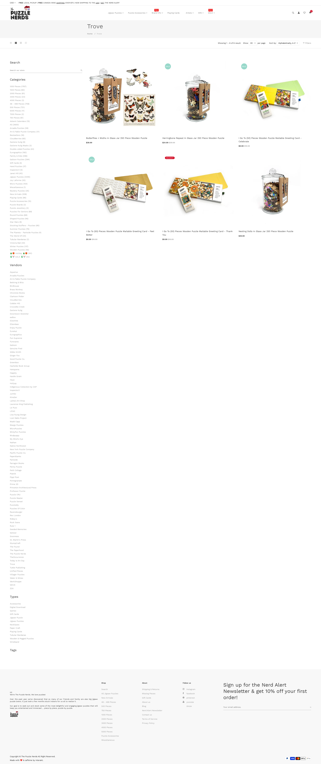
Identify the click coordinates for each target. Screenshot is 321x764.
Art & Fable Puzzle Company (24, 132)
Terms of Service (149, 719)
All (14, 125)
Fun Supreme (16, 338)
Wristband (14, 642)
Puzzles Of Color (17, 508)
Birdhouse (14, 286)
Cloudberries (18, 138)
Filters (308, 43)
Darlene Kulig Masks (21, 145)
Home (90, 34)
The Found (14, 547)
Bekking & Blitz (17, 282)
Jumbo (13, 394)
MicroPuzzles (16, 428)
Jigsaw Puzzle (16, 618)
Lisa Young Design (18, 415)
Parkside (14, 460)
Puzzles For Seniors (21, 211)
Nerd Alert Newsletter (152, 710)
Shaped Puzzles (19, 218)
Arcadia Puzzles (19, 128)
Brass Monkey (16, 289)
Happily (13, 373)
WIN (200, 13)
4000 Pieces (17, 100)
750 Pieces (16, 118)
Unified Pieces (16, 571)
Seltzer (13, 533)
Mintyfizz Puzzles (18, 432)
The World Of (18, 236)
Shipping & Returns (150, 689)
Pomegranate (16, 481)
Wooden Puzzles (19, 250)
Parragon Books (17, 463)
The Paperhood (17, 550)
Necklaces (14, 625)
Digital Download (17, 607)
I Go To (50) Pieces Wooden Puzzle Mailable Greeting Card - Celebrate (270, 140)
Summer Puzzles (19, 229)
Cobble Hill (15, 303)
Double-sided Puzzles (22, 149)
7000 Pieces (17, 114)
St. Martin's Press (18, 540)
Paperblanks (15, 456)
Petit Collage (16, 470)
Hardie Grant (15, 376)
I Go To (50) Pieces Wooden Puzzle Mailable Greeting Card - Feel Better (120, 233)
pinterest (190, 698)
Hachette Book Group (19, 366)
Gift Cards (16, 163)
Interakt (39, 760)
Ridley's (13, 519)
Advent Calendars (20, 121)
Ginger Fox (15, 355)
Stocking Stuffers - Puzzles (24, 225)
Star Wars (16, 222)
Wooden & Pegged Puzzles (22, 638)
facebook (190, 693)
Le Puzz (13, 408)
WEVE (12, 585)
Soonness (14, 536)
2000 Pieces (17, 93)
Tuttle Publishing (17, 568)
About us (146, 702)
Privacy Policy (148, 723)
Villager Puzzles (17, 574)
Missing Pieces (148, 693)
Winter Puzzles (19, 246)
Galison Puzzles (20, 159)
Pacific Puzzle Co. (18, 453)
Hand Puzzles (18, 166)
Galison (13, 345)
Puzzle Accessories (136, 13)
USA (97, 3)
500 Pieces (17, 107)
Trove (12, 564)
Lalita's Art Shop (17, 401)
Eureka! (13, 331)
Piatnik (13, 474)
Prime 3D (14, 484)
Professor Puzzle (17, 491)
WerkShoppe (15, 581)
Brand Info (156, 11)
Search (104, 689)
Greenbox (14, 362)
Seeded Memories (18, 529)
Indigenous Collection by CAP (23, 387)
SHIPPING (60, 3)
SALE (210, 11)
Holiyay (13, 383)
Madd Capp (15, 421)
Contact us (147, 715)
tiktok (189, 706)
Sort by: (272, 43)
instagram (190, 689)
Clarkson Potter (17, 296)
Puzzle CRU (15, 495)
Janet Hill (16, 173)
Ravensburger (16, 512)
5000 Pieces (17, 111)
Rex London (15, 515)
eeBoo (13, 317)
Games (13, 611)
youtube (190, 702)
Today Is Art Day (17, 561)
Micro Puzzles (18, 184)
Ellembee (14, 324)
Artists (189, 13)
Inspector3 (16, 170)
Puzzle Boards (18, 205)
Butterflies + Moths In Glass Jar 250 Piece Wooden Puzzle (116, 138)
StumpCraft (15, 543)
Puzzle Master (16, 498)
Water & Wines (16, 578)
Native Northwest (18, 446)
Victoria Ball (17, 243)
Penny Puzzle (16, 467)
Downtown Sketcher (19, 314)
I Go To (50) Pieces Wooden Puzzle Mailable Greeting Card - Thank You (197, 233)
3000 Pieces (17, 97)
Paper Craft (15, 628)
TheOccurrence (17, 557)
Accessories (15, 604)
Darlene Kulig (17, 142)
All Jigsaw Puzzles (109, 693)
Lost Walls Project (18, 418)
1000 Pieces (18, 86)
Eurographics (18, 152)
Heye (12, 380)
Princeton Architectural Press (23, 487)
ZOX (12, 588)
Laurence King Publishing (21, 404)
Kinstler (13, 397)
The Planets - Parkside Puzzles (25, 232)
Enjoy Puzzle (16, 328)
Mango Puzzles (16, 425)
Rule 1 (12, 526)
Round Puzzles (18, 215)
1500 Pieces (17, 90)
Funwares (14, 342)
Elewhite (14, 321)
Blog (144, 706)
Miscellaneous (18, 187)
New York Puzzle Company (22, 449)
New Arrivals (18, 194)
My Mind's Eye (16, 439)
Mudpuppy (14, 435)
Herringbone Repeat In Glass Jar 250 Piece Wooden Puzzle (193, 138)
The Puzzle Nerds (18, 554)
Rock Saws (15, 522)
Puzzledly (14, 505)
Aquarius (14, 272)
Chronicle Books (17, 293)
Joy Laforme (17, 180)
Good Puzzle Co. (17, 359)
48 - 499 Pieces (19, 104)
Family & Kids (18, 156)
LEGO (12, 411)
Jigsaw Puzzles (115, 13)
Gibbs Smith (15, 352)
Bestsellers (17, 135)
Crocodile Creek (17, 307)
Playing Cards (173, 13)
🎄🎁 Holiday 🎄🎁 (21, 253)
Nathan (13, 442)
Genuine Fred (16, 348)
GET (102, 3)
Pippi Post (14, 477)
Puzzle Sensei (16, 501)
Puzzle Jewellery (19, 208)
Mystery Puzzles (19, 191)
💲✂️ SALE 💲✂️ (20, 257)
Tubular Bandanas (19, 239)
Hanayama (14, 369)
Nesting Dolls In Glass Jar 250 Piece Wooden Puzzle (266, 231)
